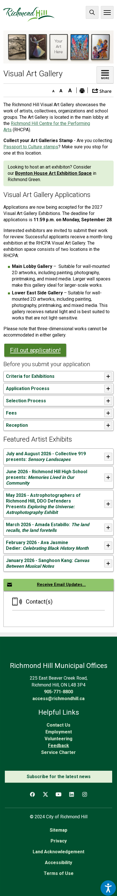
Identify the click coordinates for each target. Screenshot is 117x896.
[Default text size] (61, 89)
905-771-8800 (58, 691)
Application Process (28, 388)
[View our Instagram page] (85, 794)
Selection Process (26, 400)
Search (92, 12)
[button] (101, 90)
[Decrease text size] (52, 89)
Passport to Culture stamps (30, 146)
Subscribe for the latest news (59, 776)
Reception (17, 425)
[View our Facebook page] (32, 794)
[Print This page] (82, 90)
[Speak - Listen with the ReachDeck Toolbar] (108, 888)
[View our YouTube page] (58, 794)
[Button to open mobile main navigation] (107, 12)
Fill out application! (35, 350)
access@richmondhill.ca (58, 698)
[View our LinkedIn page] (71, 794)
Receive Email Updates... (61, 584)
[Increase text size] (70, 89)
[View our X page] (45, 794)
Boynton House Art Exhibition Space (53, 173)
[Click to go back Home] (29, 14)
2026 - (47, 545)
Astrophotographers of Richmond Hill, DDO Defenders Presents (43, 504)
